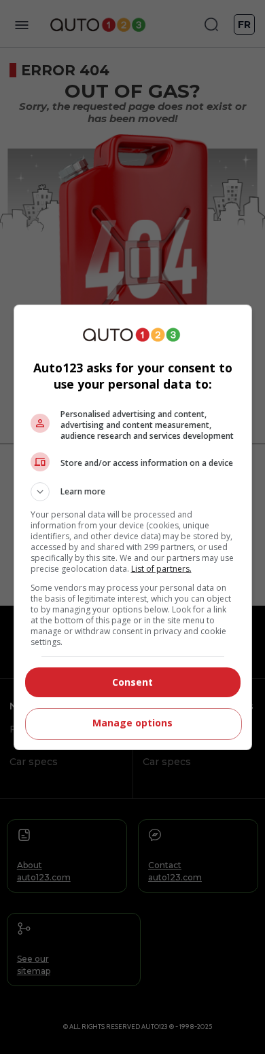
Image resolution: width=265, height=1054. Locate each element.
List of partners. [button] (161, 568)
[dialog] (133, 527)
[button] (133, 491)
